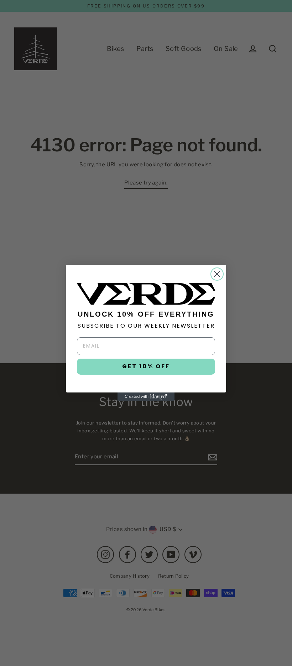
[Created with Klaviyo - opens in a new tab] (146, 396)
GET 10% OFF (146, 366)
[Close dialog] (217, 274)
